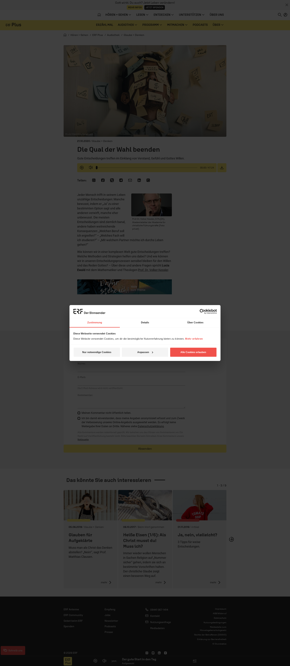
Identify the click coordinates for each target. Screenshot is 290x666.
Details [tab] (145, 322)
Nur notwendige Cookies (96, 352)
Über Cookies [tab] (195, 322)
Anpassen (143, 352)
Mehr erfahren (194, 338)
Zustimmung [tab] (94, 322)
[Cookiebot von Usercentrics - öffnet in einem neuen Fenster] (202, 311)
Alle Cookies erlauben (193, 352)
